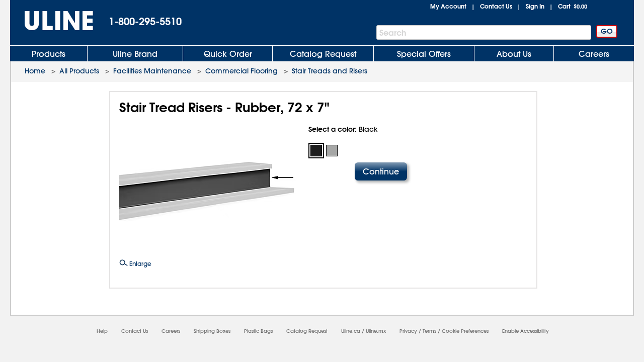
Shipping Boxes (212, 331)
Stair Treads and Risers (329, 70)
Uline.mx (376, 331)
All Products (79, 70)
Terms (429, 331)
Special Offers (424, 54)
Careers (594, 54)
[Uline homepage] (52, 21)
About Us (514, 54)
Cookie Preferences (465, 331)
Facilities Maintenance (152, 70)
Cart (572, 6)
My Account (448, 6)
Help (102, 331)
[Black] (316, 150)
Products (48, 54)
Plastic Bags (258, 331)
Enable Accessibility (525, 331)
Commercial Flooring (241, 70)
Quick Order (228, 54)
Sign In (535, 6)
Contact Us (496, 6)
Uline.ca (350, 331)
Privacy (408, 331)
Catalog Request (323, 54)
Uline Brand (135, 54)
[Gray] (332, 150)
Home (35, 70)
